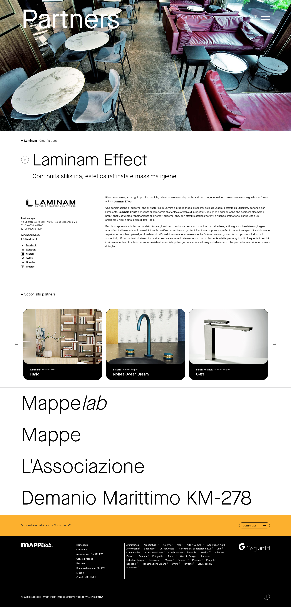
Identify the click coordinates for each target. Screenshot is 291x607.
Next (279, 65)
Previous (12, 65)
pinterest (30, 266)
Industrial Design (135, 560)
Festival (143, 556)
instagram (31, 249)
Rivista (174, 563)
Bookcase (149, 548)
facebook (31, 245)
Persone (196, 560)
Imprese (205, 556)
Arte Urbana (132, 548)
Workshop (131, 567)
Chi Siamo (81, 549)
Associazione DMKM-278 (89, 554)
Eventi (129, 556)
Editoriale (219, 552)
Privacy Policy (49, 596)
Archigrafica (132, 544)
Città (219, 548)
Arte (179, 544)
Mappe (80, 572)
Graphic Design (188, 556)
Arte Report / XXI (216, 544)
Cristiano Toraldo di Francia (182, 552)
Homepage (82, 544)
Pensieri (182, 560)
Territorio (188, 563)
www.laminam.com (30, 234)
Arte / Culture (194, 544)
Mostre (168, 560)
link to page (62, 344)
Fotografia (157, 556)
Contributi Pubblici (85, 577)
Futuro (171, 556)
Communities (133, 552)
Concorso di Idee (154, 552)
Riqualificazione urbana (154, 563)
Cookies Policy (66, 596)
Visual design (205, 563)
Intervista (154, 560)
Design (204, 552)
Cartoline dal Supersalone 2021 (195, 548)
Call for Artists (167, 548)
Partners (80, 563)
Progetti (210, 560)
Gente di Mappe (84, 558)
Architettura (150, 544)
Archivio (167, 544)
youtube (30, 253)
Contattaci (249, 525)
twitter (29, 258)
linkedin (30, 262)
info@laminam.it (29, 239)
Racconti (131, 563)
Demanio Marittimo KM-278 (90, 568)
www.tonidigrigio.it (94, 596)
